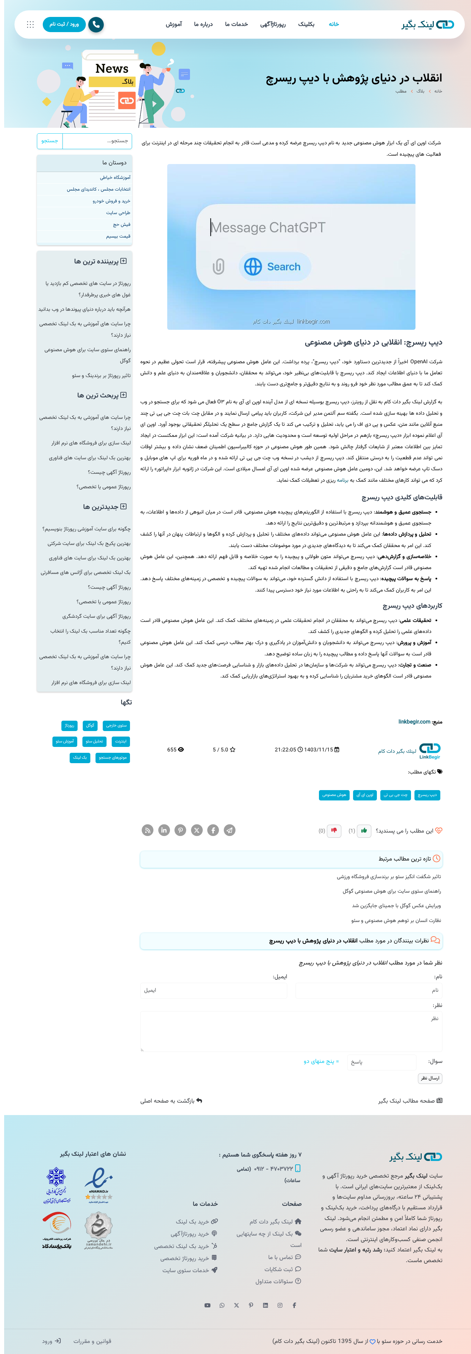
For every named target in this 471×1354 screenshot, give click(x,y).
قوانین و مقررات (87, 1341)
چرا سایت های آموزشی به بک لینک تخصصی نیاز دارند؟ (81, 329)
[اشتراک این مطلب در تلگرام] (225, 830)
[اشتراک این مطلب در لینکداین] (160, 830)
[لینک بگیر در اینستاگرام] (276, 1306)
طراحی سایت (114, 213)
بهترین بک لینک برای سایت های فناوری (86, 458)
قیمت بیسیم (114, 236)
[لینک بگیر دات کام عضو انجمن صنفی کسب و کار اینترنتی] (53, 1185)
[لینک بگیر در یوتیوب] (203, 1306)
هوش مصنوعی (330, 795)
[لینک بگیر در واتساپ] (218, 1306)
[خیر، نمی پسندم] (330, 831)
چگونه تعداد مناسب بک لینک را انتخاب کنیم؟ (86, 636)
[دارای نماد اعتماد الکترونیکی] (94, 1185)
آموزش (170, 24)
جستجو (45, 141)
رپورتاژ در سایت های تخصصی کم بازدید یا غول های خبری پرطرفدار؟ (84, 289)
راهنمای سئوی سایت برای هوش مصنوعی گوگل (388, 891)
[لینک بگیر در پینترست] (247, 1306)
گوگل (86, 725)
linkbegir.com (410, 722)
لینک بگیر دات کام (267, 1222)
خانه (330, 24)
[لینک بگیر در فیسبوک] (290, 1306)
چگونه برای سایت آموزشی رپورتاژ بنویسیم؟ (82, 529)
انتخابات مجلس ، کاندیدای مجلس (94, 189)
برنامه (338, 480)
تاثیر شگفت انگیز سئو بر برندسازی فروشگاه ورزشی (385, 877)
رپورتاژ (65, 725)
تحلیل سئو (90, 741)
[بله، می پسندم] (360, 831)
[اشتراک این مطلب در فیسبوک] (209, 830)
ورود (44, 1341)
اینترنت (116, 741)
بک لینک (76, 758)
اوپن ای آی (360, 795)
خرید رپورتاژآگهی (187, 1234)
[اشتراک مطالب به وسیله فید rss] (143, 830)
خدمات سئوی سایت (182, 1270)
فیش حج (117, 224)
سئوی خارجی (112, 725)
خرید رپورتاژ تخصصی (181, 1258)
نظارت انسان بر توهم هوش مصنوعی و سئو (392, 920)
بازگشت (164, 1101)
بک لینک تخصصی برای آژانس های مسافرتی (82, 572)
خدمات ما (232, 24)
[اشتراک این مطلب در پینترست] (176, 830)
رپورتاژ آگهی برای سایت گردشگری (92, 616)
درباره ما (199, 24)
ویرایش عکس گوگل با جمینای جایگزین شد (392, 906)
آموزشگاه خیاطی (111, 177)
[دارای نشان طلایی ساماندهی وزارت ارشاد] (94, 1230)
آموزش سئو (61, 741)
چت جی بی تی (391, 795)
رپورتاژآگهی (269, 24)
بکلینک (302, 24)
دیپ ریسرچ (423, 795)
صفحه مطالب (403, 1101)
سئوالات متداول (270, 1281)
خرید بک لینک (189, 1222)
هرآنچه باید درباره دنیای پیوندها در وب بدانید (80, 309)
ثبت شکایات (275, 1269)
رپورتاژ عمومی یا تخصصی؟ (99, 487)
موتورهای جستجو (108, 758)
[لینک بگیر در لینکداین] (261, 1306)
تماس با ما (277, 1257)
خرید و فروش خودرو (107, 201)
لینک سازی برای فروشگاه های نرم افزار (87, 443)
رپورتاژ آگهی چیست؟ (105, 472)
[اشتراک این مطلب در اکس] (193, 830)
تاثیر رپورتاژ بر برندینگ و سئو (97, 376)
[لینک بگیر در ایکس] (232, 1306)
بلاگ (416, 91)
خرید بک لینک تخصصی (178, 1246)
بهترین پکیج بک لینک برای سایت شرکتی (85, 543)
